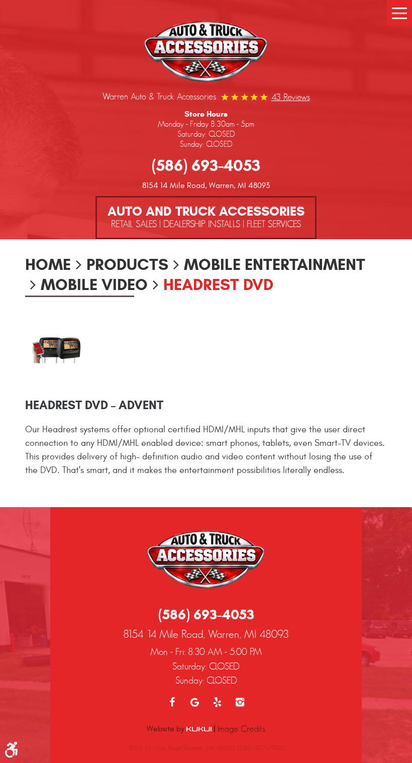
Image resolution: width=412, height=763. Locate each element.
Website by (166, 728)
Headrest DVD (218, 284)
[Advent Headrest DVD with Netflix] (56, 349)
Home (48, 264)
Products (127, 264)
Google (194, 702)
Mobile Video (94, 284)
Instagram (240, 702)
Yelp (217, 702)
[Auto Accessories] (206, 53)
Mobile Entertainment (274, 264)
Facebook (172, 702)
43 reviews (290, 97)
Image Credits (241, 729)
